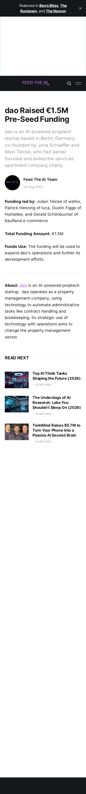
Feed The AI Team (40, 179)
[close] (80, 8)
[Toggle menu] (78, 83)
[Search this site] (69, 83)
